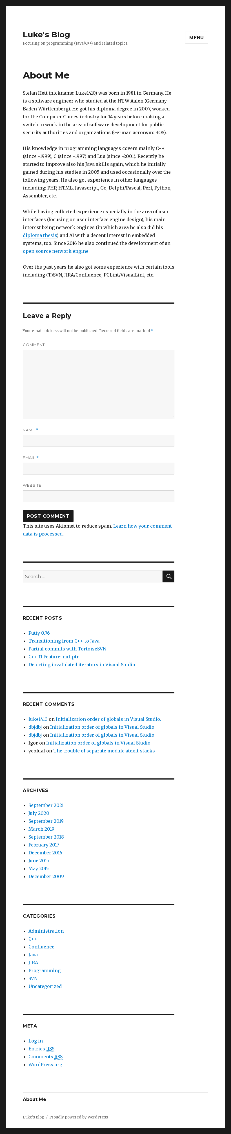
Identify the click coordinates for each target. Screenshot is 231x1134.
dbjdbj (35, 727)
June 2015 (38, 860)
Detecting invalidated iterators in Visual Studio (81, 664)
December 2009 (46, 876)
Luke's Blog (46, 34)
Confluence (41, 947)
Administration (46, 931)
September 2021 (46, 805)
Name (31, 430)
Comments (45, 1056)
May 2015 (38, 868)
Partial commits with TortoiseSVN (67, 649)
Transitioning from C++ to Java (63, 641)
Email (31, 457)
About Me (34, 1099)
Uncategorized (45, 986)
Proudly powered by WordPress (78, 1117)
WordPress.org (45, 1064)
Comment (34, 344)
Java (33, 954)
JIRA (33, 962)
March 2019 (41, 829)
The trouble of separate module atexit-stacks (104, 751)
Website (32, 485)
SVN (32, 978)
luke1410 (38, 719)
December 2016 (45, 853)
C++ (32, 939)
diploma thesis (40, 235)
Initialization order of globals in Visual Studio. (108, 719)
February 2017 (43, 845)
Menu (196, 37)
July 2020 (38, 813)
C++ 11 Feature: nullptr (53, 656)
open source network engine (55, 251)
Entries (41, 1049)
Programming (44, 970)
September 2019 (46, 821)
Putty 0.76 (39, 633)
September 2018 (46, 837)
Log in (35, 1041)
